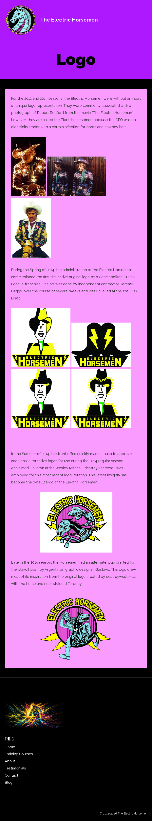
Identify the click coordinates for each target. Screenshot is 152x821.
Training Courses (19, 754)
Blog (8, 782)
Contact (11, 775)
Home (10, 747)
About (10, 761)
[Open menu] (143, 20)
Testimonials (15, 768)
